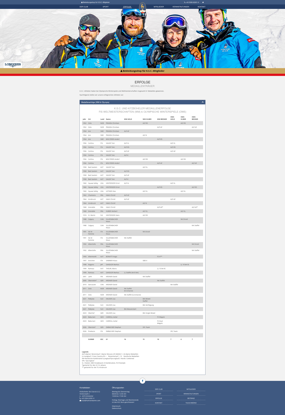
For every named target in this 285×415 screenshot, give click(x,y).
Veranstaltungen (180, 6)
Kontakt (201, 6)
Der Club (84, 6)
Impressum (116, 406)
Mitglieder (159, 6)
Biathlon (87, 4)
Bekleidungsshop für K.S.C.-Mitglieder (96, 2)
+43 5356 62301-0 (192, 2)
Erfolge (127, 6)
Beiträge (191, 398)
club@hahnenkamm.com (91, 400)
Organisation (86, 4)
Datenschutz (116, 408)
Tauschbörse (191, 403)
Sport (106, 6)
